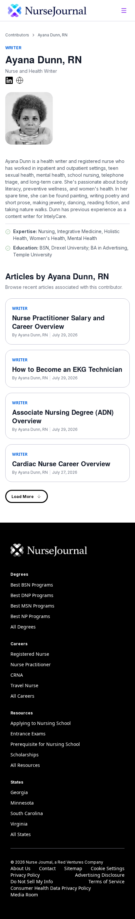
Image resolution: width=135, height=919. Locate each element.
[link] (53, 35)
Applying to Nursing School (40, 723)
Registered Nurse (29, 654)
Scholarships (24, 754)
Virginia (19, 824)
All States (20, 834)
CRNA (16, 675)
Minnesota (22, 803)
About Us (20, 868)
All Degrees (23, 627)
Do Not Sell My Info (31, 881)
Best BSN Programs (31, 585)
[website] (20, 80)
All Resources (25, 765)
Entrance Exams (28, 733)
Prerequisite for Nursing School (45, 744)
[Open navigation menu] (124, 10)
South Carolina (26, 813)
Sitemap (73, 868)
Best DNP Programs (31, 595)
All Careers (22, 696)
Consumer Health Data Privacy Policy (50, 888)
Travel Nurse (24, 685)
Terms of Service (106, 881)
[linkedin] (9, 80)
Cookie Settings (108, 868)
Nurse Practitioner (30, 664)
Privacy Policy (25, 875)
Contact (47, 868)
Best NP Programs (30, 616)
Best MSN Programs (32, 606)
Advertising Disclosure (100, 875)
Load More (22, 496)
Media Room (24, 894)
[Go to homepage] (47, 10)
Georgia (19, 792)
